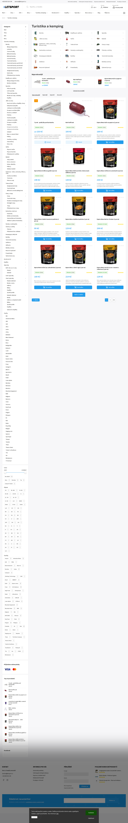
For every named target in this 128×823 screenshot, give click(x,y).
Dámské (9, 273)
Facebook (3, 780)
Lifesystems (16, 594)
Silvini (15, 630)
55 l (7, 526)
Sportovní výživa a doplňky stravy (16, 103)
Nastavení (34, 817)
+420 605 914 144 (6, 776)
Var (13, 651)
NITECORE (8, 615)
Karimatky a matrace (11, 211)
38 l (7, 544)
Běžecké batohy (11, 54)
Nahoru (36, 300)
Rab (22, 626)
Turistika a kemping (9, 41)
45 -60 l (7, 494)
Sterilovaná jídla (11, 118)
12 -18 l (7, 501)
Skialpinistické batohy (13, 71)
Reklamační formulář (111, 1)
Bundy (8, 297)
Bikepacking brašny (12, 47)
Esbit (7, 583)
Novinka (15, 480)
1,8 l (7, 508)
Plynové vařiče (11, 149)
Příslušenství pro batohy (13, 75)
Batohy (8, 44)
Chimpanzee (19, 590)
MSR (19, 608)
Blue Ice (20, 565)
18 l (18, 529)
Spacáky (8, 86)
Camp (16, 569)
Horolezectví (7, 259)
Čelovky (9, 229)
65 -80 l (15, 494)
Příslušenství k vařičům (13, 154)
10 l (7, 515)
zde (57, 814)
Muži (5, 30)
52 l (19, 533)
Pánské (9, 270)
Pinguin (8, 623)
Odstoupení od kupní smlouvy (85, 1)
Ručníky (8, 237)
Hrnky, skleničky (11, 164)
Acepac (8, 558)
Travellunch (9, 648)
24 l (13, 536)
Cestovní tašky (11, 51)
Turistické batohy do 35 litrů (14, 68)
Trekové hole (9, 183)
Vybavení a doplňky (12, 310)
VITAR (20, 651)
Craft (22, 576)
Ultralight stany (11, 203)
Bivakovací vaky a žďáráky (14, 95)
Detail (49, 142)
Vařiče (7, 147)
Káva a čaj (9, 144)
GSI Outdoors (17, 587)
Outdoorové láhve (12, 176)
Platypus (16, 623)
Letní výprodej (9, 276)
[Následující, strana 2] (110, 300)
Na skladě (8, 476)
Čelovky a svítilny (10, 227)
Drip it (7, 580)
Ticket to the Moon (10, 644)
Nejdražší (52, 95)
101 (114, 300)
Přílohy (9, 136)
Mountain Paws (10, 608)
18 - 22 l (16, 497)
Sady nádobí (10, 159)
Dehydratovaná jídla (12, 106)
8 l (12, 547)
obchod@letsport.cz (7, 774)
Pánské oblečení (11, 281)
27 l (7, 540)
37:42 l (14, 504)
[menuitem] (5, 12)
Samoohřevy (10, 142)
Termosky (9, 178)
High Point (8, 590)
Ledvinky (9, 49)
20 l (13, 508)
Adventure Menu (18, 558)
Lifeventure (9, 598)
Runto (7, 630)
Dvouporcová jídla (12, 122)
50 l (13, 522)
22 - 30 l (8, 497)
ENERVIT (16, 580)
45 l (19, 515)
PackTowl (8, 619)
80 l (18, 544)
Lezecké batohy (11, 58)
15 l (7, 519)
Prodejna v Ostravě (121, 1)
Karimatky (9, 214)
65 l (7, 536)
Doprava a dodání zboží (99, 1)
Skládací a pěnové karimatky (14, 221)
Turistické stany (11, 198)
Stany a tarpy (9, 193)
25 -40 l (22, 490)
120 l (7, 522)
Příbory (9, 166)
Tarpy (8, 206)
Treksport (18, 648)
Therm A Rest (9, 640)
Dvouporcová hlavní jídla (13, 110)
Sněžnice (8, 242)
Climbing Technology (11, 576)
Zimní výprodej (10, 278)
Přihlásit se (112, 800)
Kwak (7, 594)
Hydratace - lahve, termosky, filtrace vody (15, 172)
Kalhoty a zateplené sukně (14, 300)
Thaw (7, 637)
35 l (19, 522)
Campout (8, 573)
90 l (7, 512)
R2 (15, 626)
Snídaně (9, 132)
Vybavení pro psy (10, 256)
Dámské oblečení (11, 295)
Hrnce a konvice (11, 162)
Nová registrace (68, 786)
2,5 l (15, 501)
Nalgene (8, 612)
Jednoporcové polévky (12, 129)
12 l (19, 540)
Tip (22, 480)
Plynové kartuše (11, 152)
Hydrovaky (10, 73)
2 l (12, 519)
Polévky (9, 115)
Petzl (16, 619)
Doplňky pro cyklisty (11, 78)
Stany (8, 196)
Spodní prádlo (10, 292)
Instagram (7, 780)
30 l (13, 515)
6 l (6, 529)
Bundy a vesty (10, 283)
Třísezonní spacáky (12, 93)
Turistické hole (11, 188)
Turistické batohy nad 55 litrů (15, 63)
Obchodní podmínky (72, 1)
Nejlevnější (44, 95)
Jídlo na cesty (9, 101)
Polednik (8, 626)
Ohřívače (8, 245)
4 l (12, 526)
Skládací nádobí (11, 169)
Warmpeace (9, 655)
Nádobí (7, 157)
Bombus (8, 569)
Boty (5, 39)
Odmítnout (91, 818)
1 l (12, 544)
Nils (16, 612)
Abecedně (59, 95)
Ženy (5, 33)
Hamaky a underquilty (11, 224)
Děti (5, 36)
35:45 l (7, 504)
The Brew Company (18, 637)
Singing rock (9, 633)
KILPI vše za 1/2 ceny (11, 268)
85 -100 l (14, 490)
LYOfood (19, 601)
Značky (6, 313)
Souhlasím (91, 813)
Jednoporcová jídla (12, 120)
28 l (13, 533)
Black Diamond (10, 565)
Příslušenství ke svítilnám (13, 231)
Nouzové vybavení (10, 250)
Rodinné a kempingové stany (14, 201)
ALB (7, 562)
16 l (7, 547)
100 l (19, 519)
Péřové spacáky (11, 88)
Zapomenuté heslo (68, 788)
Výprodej (6, 265)
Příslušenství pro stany (13, 208)
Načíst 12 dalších (79, 295)
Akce (7, 480)
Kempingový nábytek (11, 234)
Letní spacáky (10, 91)
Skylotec (19, 633)
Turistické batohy (11, 61)
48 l (13, 540)
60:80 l (21, 501)
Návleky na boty (10, 248)
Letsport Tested (10, 483)
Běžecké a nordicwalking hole (15, 190)
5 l (22, 494)
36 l (19, 536)
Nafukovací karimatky (12, 216)
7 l (18, 526)
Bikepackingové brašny (13, 81)
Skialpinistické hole (12, 186)
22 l (7, 490)
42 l (18, 547)
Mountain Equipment (11, 605)
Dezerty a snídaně (12, 113)
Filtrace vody (10, 180)
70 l (19, 512)
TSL (7, 651)
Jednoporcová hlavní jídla (14, 108)
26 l (7, 533)
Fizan (7, 587)
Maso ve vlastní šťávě (12, 134)
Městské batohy (11, 56)
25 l (13, 512)
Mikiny (8, 288)
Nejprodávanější (36, 95)
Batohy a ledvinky (11, 83)
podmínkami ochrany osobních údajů (35, 802)
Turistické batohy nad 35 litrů (15, 65)
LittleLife (18, 598)
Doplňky (9, 98)
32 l (12, 529)
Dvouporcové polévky (12, 127)
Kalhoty (9, 285)
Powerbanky (9, 253)
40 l (19, 508)
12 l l (7, 551)
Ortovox (17, 615)
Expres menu (16, 583)
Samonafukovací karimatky (14, 218)
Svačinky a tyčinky (12, 139)
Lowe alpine (9, 601)
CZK (94, 7)
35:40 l (22, 504)
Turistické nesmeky (11, 240)
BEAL (14, 562)
